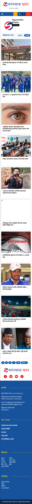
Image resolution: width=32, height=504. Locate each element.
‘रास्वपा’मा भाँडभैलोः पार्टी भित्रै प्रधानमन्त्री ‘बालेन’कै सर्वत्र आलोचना (14, 192)
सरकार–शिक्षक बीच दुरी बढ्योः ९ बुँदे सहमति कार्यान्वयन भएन (15, 352)
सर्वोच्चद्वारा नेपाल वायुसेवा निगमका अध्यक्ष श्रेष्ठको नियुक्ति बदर (15, 224)
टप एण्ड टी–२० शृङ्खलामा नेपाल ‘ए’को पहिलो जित (16, 96)
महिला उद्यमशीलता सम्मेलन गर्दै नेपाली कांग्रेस (15, 159)
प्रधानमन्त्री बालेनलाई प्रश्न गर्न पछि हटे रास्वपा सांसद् (15, 63)
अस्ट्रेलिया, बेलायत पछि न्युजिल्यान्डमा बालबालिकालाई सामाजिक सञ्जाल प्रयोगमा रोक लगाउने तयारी (16, 129)
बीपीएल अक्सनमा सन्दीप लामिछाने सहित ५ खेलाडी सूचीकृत (15, 288)
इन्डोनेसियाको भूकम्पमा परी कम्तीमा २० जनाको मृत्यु (16, 256)
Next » (24, 362)
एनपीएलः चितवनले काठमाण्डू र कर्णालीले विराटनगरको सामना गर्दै (14, 320)
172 (18, 362)
